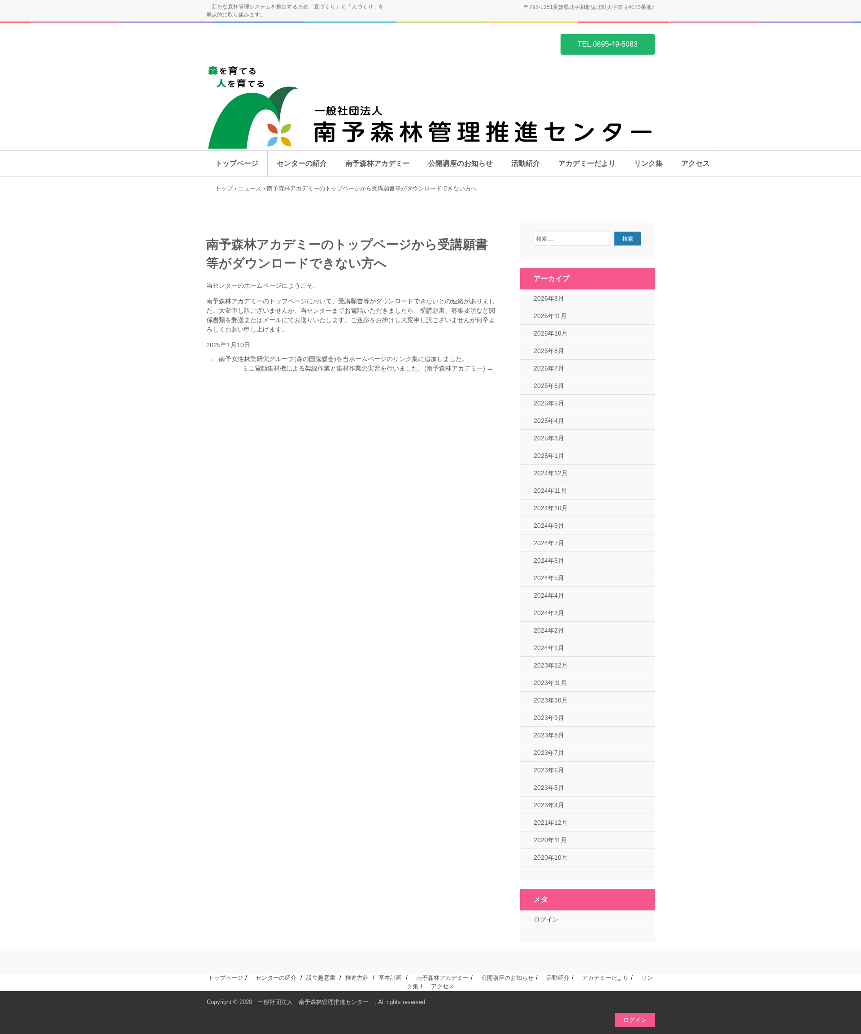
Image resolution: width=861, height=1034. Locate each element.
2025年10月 (551, 333)
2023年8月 (549, 735)
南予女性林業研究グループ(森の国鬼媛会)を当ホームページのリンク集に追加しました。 (339, 358)
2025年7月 (549, 368)
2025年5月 (549, 403)
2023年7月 (549, 752)
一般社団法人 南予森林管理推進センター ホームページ (249, 43)
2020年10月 (551, 857)
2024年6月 (549, 560)
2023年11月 (550, 682)
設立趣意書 (320, 977)
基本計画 (390, 977)
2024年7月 (549, 543)
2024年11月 (550, 490)
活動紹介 (525, 163)
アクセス (695, 163)
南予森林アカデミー (377, 163)
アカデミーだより (587, 163)
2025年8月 (549, 350)
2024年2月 (549, 630)
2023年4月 (549, 805)
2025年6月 (549, 385)
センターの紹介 (302, 163)
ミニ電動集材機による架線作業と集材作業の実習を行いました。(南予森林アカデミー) (367, 368)
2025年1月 (549, 455)
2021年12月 (551, 822)
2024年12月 (551, 473)
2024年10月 (551, 508)
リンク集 (648, 163)
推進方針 (357, 977)
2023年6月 (549, 770)
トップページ (236, 163)
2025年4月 (549, 420)
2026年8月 (549, 298)
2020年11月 (550, 840)
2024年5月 (549, 578)
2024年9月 (549, 525)
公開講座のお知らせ (460, 163)
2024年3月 (549, 612)
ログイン (546, 919)
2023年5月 (549, 787)
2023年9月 (549, 717)
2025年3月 (549, 438)
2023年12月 (551, 665)
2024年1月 (549, 647)
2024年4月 (549, 595)
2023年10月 (551, 700)
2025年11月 (550, 315)
